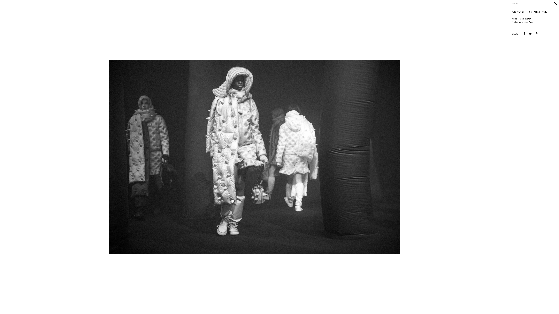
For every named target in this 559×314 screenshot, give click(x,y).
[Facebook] (524, 35)
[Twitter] (530, 35)
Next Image (505, 157)
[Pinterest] (536, 35)
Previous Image (3, 157)
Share (515, 34)
